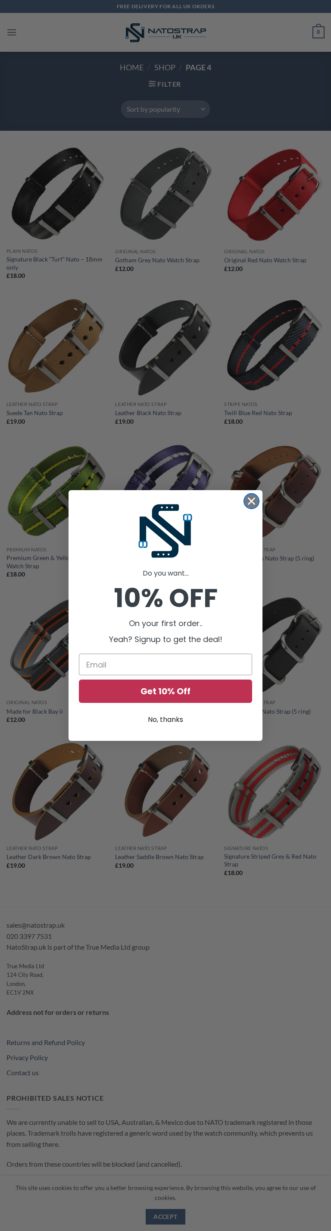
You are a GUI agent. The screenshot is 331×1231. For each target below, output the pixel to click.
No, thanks (165, 719)
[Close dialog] (251, 501)
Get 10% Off (165, 691)
